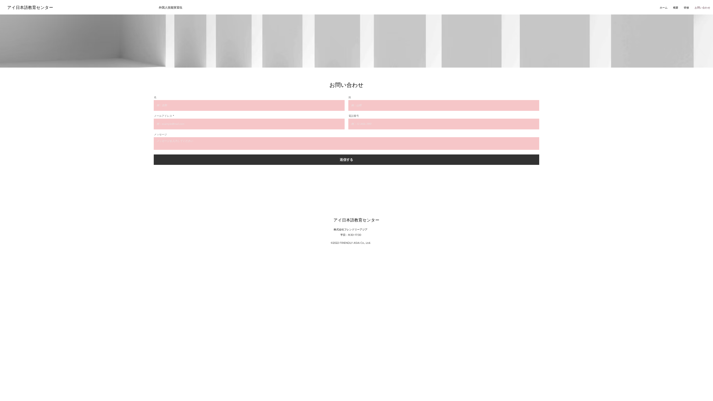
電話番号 (354, 116)
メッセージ (160, 134)
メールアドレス (163, 116)
